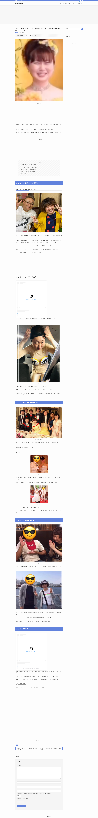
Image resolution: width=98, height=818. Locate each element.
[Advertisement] (49, 15)
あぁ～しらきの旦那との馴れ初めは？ (29, 169)
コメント (19, 765)
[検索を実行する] (82, 29)
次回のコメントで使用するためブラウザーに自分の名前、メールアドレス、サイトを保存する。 (35, 793)
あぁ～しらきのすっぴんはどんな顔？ (30, 167)
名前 (18, 780)
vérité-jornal (19, 3)
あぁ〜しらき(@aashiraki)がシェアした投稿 (31, 668)
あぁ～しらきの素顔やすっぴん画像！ (29, 164)
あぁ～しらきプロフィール (26, 173)
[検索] (82, 0)
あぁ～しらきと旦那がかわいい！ (28, 171)
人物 (17, 32)
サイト (18, 789)
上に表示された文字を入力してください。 (24, 798)
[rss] (81, 0)
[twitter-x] (79, 0)
